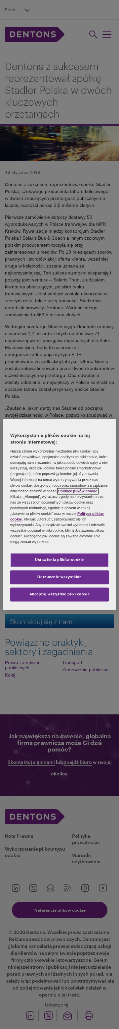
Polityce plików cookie (77, 491)
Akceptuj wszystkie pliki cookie (59, 594)
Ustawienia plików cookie (59, 560)
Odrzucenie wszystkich (59, 577)
